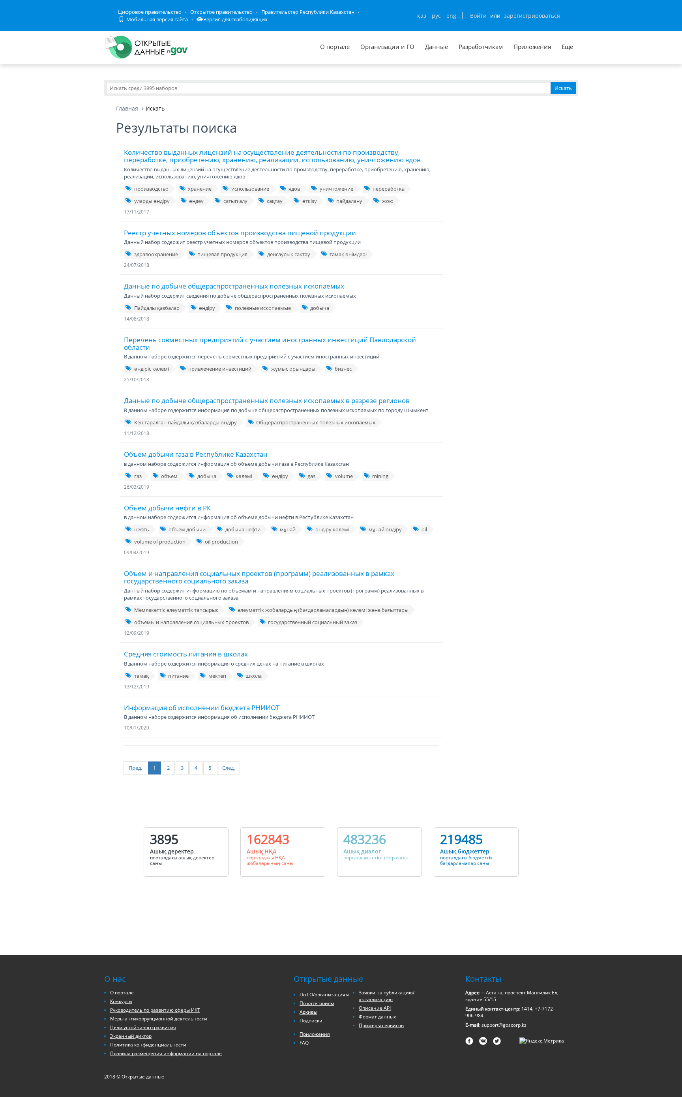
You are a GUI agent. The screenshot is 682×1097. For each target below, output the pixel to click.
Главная (127, 108)
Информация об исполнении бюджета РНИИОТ (201, 707)
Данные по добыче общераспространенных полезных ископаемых (234, 286)
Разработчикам (481, 47)
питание (178, 675)
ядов (294, 188)
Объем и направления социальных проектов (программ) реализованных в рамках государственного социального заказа (259, 577)
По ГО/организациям (324, 994)
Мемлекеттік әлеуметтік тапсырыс (176, 609)
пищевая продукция (222, 254)
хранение (200, 188)
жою (387, 200)
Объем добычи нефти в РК (167, 507)
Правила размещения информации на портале (166, 1053)
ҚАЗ (421, 15)
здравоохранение (156, 254)
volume (344, 476)
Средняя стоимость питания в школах (186, 653)
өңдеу (196, 200)
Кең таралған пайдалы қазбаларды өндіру (185, 422)
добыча (319, 307)
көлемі (244, 476)
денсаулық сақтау (288, 254)
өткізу (309, 200)
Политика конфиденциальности (148, 1044)
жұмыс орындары (293, 368)
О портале (335, 47)
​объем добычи (187, 529)
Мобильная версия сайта (156, 19)
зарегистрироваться (532, 15)
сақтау (275, 200)
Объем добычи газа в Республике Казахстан (196, 454)
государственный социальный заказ (312, 622)
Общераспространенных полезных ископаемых (315, 422)
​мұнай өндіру (385, 529)
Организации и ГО (387, 47)
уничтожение (336, 188)
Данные (436, 47)
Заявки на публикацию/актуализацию (386, 996)
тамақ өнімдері (348, 254)
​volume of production (159, 541)
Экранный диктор (131, 1036)
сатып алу (235, 200)
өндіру (207, 307)
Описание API (375, 1008)
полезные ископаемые (263, 307)
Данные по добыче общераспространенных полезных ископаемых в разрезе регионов (267, 400)
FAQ (304, 1042)
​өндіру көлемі (332, 529)
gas (311, 476)
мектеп (217, 675)
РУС (436, 15)
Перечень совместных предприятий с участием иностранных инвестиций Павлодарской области (270, 343)
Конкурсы (121, 1001)
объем (169, 476)
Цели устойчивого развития (143, 1027)
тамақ (141, 675)
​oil (424, 529)
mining (380, 476)
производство (151, 188)
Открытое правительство (221, 11)
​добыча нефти (242, 529)
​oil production (221, 541)
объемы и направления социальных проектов (191, 622)
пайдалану (349, 200)
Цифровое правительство (150, 11)
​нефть (141, 529)
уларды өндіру (152, 200)
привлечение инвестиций (219, 368)
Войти (478, 15)
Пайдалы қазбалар (157, 307)
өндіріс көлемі (151, 368)
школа (253, 675)
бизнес (343, 368)
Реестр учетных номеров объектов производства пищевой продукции (240, 232)
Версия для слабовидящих (235, 19)
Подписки (311, 1020)
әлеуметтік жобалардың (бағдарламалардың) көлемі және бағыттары (323, 609)
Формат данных (377, 1016)
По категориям (317, 1003)
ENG (451, 15)
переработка (389, 188)
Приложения (532, 47)
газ (138, 476)
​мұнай (288, 529)
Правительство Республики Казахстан (307, 11)
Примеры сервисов (381, 1025)
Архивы (308, 1012)
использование (250, 188)
